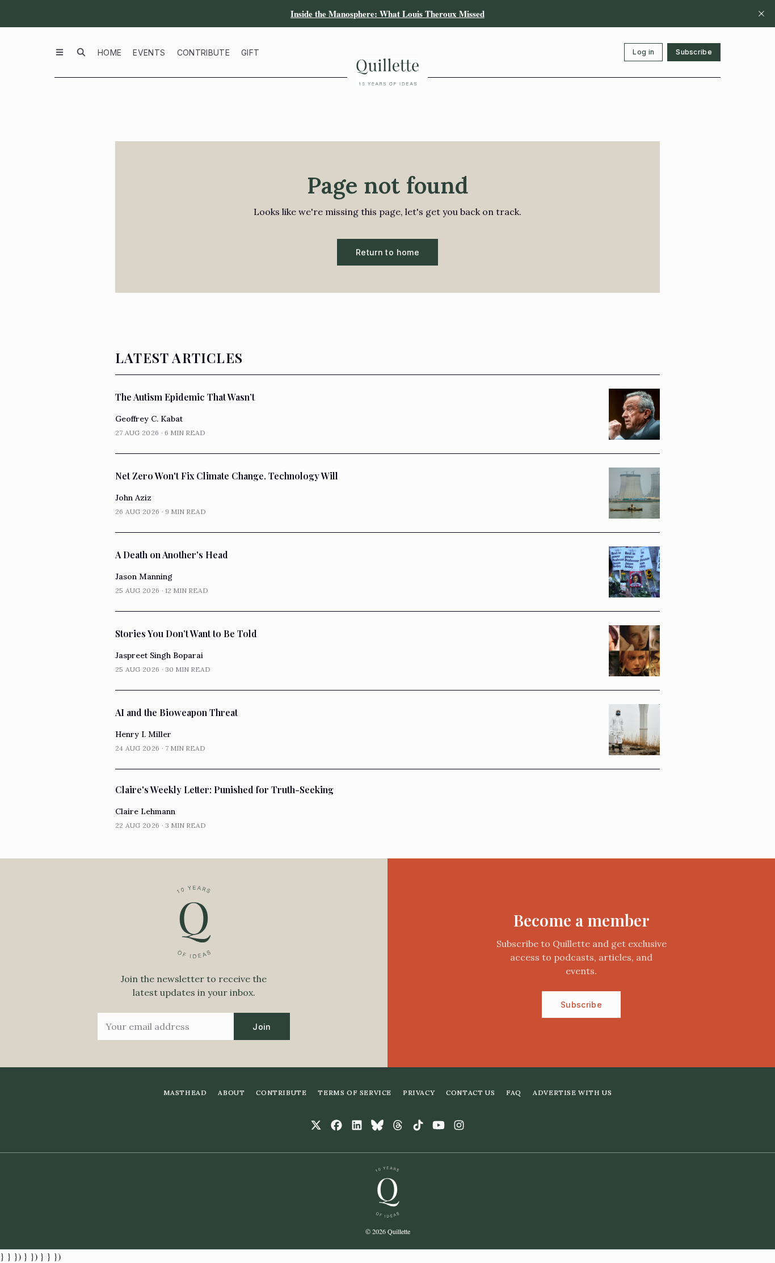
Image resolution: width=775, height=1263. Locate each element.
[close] (761, 14)
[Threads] (398, 1125)
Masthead (185, 1092)
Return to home (387, 252)
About (231, 1092)
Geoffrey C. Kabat (149, 419)
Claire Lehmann (145, 811)
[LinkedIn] (357, 1125)
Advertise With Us (572, 1092)
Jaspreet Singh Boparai (159, 655)
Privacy (419, 1092)
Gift (250, 52)
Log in (643, 52)
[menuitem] (109, 52)
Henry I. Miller (143, 734)
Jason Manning (143, 576)
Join (261, 1027)
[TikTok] (418, 1125)
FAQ (513, 1092)
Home (109, 52)
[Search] (81, 52)
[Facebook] (336, 1125)
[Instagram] (459, 1125)
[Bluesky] (377, 1125)
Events (149, 52)
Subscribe (694, 52)
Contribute (203, 52)
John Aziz (133, 497)
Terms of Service (354, 1092)
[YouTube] (438, 1125)
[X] (316, 1125)
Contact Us (470, 1092)
